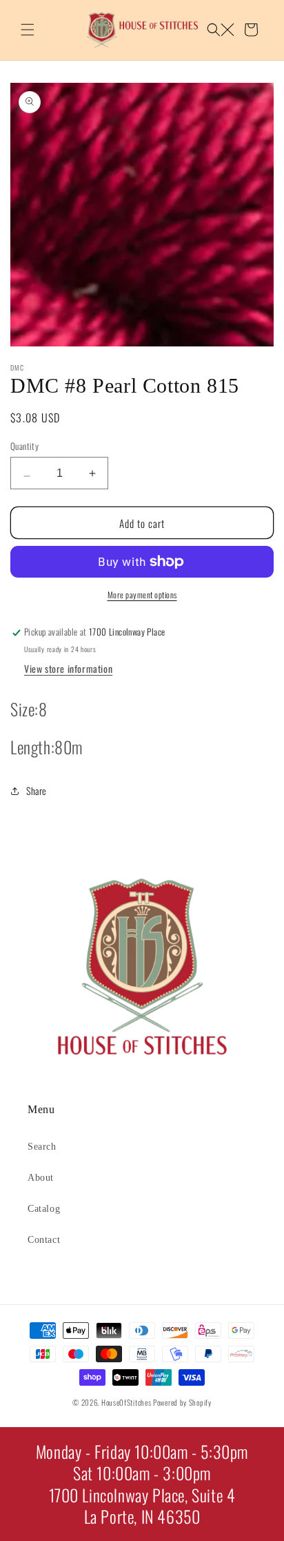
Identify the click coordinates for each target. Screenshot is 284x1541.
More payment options (142, 594)
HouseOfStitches (126, 1402)
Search (42, 1146)
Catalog (44, 1209)
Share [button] (36, 790)
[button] (27, 29)
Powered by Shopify (182, 1402)
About (41, 1177)
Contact (44, 1240)
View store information (68, 668)
